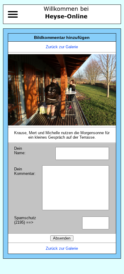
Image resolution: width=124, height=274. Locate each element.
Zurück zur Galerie (62, 47)
